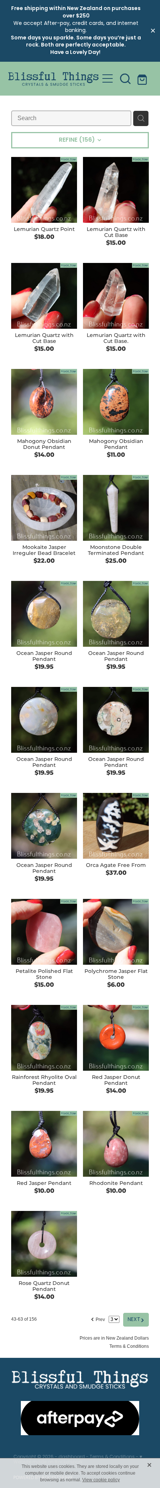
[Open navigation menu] (107, 78)
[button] (125, 78)
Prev (97, 1318)
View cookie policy (101, 1479)
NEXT (136, 1319)
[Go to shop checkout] (143, 78)
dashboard (71, 1457)
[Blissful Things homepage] (53, 78)
